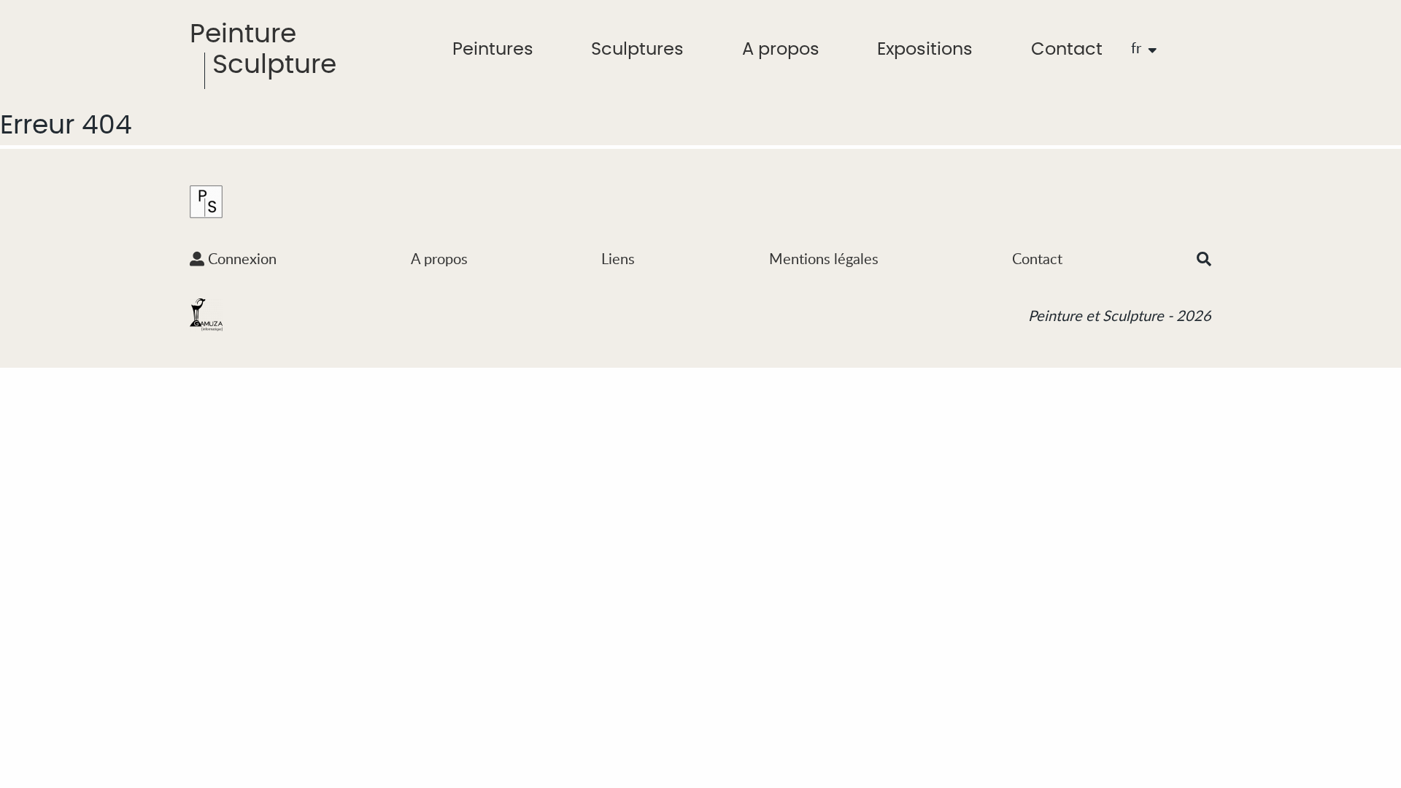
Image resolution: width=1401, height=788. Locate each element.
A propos (780, 49)
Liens (618, 258)
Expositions (925, 49)
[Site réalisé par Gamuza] (206, 314)
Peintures (492, 49)
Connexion (240, 258)
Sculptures (637, 49)
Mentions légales (824, 258)
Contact (1067, 49)
